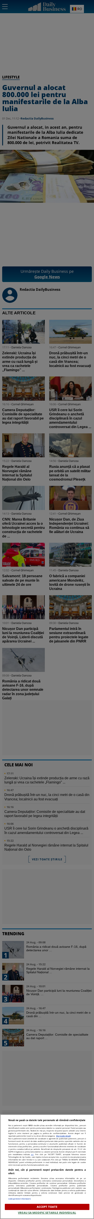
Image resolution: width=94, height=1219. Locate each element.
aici (32, 1154)
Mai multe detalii (63, 1136)
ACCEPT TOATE (47, 1207)
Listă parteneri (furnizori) (19, 1198)
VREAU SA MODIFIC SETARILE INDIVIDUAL (47, 1213)
